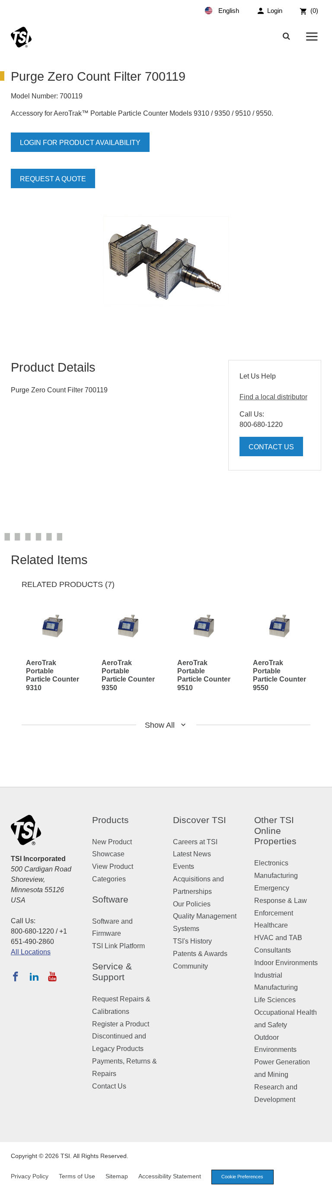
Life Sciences (275, 1000)
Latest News (192, 854)
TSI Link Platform (118, 946)
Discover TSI (199, 820)
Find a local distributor (273, 397)
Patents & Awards (200, 953)
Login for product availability (80, 142)
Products (110, 820)
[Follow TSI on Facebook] (15, 976)
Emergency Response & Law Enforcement (280, 900)
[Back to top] (321, 1182)
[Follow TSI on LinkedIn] (34, 976)
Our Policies (192, 904)
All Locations (31, 952)
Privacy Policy (29, 1176)
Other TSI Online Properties (275, 830)
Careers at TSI (195, 842)
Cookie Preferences (242, 1176)
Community (190, 966)
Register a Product (120, 1024)
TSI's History (192, 941)
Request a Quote (53, 179)
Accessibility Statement (169, 1176)
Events (183, 866)
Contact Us (271, 447)
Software (110, 899)
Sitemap (116, 1176)
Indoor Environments (286, 962)
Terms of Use (77, 1176)
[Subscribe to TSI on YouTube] (52, 976)
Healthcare (271, 925)
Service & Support (112, 971)
